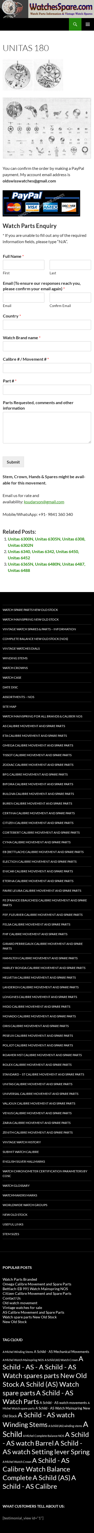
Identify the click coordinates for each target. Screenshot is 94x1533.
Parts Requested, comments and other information (38, 405)
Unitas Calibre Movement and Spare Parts (37, 1084)
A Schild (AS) (51, 1477)
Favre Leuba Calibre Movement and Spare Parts (42, 891)
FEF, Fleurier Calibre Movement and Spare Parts (43, 915)
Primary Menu (87, 24)
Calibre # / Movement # (26, 358)
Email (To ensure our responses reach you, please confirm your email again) (42, 286)
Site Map (9, 707)
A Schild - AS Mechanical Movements (61, 1352)
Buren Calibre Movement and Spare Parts (37, 803)
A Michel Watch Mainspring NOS (23, 1360)
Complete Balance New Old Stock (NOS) (35, 639)
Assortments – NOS (18, 697)
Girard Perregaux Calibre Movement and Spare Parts (43, 946)
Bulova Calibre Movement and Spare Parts (38, 794)
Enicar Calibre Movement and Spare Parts (38, 871)
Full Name (13, 256)
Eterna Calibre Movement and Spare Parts (38, 881)
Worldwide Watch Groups (25, 1205)
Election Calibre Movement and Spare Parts (40, 861)
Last (53, 273)
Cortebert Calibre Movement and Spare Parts (41, 832)
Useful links (13, 1224)
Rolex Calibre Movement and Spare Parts (37, 1065)
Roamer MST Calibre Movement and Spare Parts (42, 1055)
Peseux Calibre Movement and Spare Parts (38, 1036)
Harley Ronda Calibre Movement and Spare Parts (44, 968)
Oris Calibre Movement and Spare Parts (36, 1026)
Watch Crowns (15, 668)
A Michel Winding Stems (18, 1351)
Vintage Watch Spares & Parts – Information (39, 629)
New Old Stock (15, 1215)
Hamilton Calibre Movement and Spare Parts (40, 958)
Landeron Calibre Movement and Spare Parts (41, 987)
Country (12, 315)
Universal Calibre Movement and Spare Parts (40, 1094)
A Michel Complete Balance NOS (43, 1435)
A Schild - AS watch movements (63, 1403)
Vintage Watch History (22, 1142)
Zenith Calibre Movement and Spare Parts (38, 1132)
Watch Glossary (16, 1186)
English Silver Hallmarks (24, 1161)
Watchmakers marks (20, 1195)
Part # (9, 380)
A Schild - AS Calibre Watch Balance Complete (36, 1468)
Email (7, 306)
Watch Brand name (21, 337)
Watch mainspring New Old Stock (31, 619)
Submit (13, 461)
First (6, 273)
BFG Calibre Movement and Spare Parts (35, 774)
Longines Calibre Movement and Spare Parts (40, 997)
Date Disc (10, 687)
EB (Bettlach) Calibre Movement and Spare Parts (43, 852)
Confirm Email (60, 306)
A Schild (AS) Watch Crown (61, 1360)
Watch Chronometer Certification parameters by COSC (45, 1173)
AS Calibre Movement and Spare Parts (34, 726)
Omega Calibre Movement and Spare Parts (38, 745)
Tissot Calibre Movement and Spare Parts (37, 755)
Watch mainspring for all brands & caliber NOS (42, 716)
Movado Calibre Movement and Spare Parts (39, 1016)
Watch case (12, 677)
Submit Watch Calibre (21, 1152)
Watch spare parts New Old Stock (30, 610)
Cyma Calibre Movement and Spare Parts (36, 842)
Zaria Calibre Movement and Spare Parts (36, 1123)
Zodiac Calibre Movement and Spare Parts (38, 765)
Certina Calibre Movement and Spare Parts (39, 813)
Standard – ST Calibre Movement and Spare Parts (43, 1074)
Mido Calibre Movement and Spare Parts (36, 1006)
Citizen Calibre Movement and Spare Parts (38, 823)
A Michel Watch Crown (17, 1461)
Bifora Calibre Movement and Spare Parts (38, 784)
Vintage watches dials (21, 648)
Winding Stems (15, 658)
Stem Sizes (11, 1234)
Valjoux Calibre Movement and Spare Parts (39, 1103)
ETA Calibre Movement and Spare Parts (35, 736)
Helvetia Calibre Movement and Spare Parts (39, 977)
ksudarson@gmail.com (44, 501)
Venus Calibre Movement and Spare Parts (37, 1113)
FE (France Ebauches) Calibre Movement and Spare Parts (45, 902)
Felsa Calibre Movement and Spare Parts (36, 924)
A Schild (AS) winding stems (65, 1426)
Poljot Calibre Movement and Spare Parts (38, 1045)
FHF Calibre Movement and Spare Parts (35, 934)
